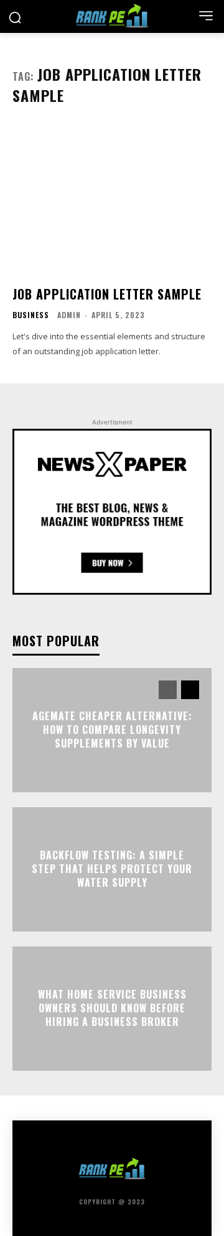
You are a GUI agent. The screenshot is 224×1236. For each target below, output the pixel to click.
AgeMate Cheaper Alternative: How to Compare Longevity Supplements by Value (112, 729)
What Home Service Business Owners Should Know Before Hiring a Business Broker (112, 1008)
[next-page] (190, 689)
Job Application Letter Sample (107, 294)
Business (30, 315)
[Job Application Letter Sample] (112, 200)
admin (69, 314)
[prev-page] (168, 689)
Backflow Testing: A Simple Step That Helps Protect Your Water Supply (112, 869)
